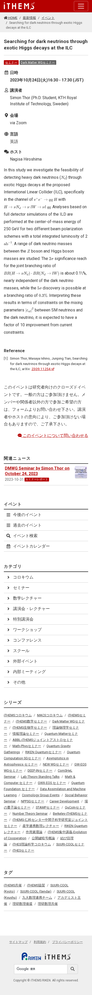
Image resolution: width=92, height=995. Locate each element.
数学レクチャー (27, 598)
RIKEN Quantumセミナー (43, 752)
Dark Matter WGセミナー (38, 62)
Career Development (64, 801)
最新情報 (29, 18)
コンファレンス (27, 640)
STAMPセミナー (48, 807)
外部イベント (25, 661)
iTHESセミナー (23, 850)
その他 (19, 682)
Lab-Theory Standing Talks (40, 777)
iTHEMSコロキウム (18, 715)
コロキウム (23, 577)
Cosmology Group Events (41, 795)
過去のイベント (27, 525)
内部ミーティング (29, 671)
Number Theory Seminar (30, 813)
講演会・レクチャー (31, 608)
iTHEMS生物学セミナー (30, 727)
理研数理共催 (48, 904)
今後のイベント (27, 514)
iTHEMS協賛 (36, 885)
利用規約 (40, 942)
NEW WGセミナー (56, 764)
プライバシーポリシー (67, 942)
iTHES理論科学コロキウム (32, 844)
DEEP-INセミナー (40, 770)
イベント (48, 18)
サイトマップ (18, 942)
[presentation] (63, 178)
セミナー (11, 62)
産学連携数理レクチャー (40, 826)
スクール (21, 650)
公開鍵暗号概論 (43, 838)
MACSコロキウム (50, 715)
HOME (12, 18)
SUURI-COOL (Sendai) (35, 891)
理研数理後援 (22, 904)
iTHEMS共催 (13, 885)
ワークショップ (27, 629)
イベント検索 (25, 535)
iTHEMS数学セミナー (31, 721)
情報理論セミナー (26, 734)
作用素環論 (34, 832)
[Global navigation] (19, 6)
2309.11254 (41, 369)
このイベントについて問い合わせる (55, 435)
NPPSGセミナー (32, 801)
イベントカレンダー (31, 546)
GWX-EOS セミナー (52, 783)
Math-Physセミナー (27, 746)
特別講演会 (23, 619)
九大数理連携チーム (37, 897)
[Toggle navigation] (81, 6)
